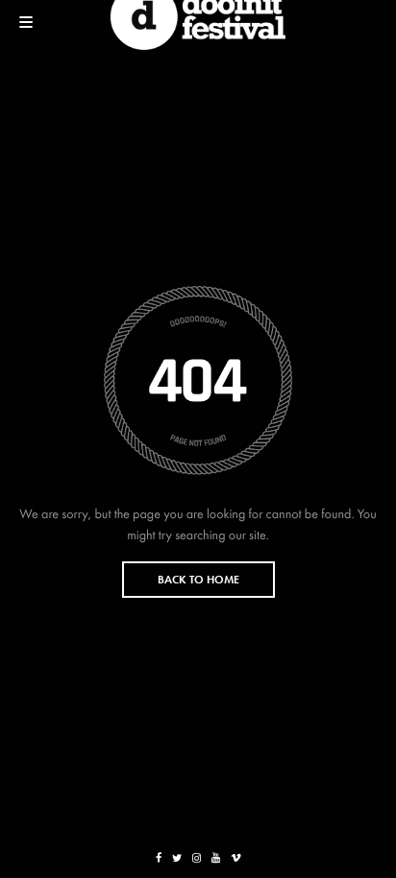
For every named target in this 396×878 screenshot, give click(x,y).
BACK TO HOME (198, 579)
